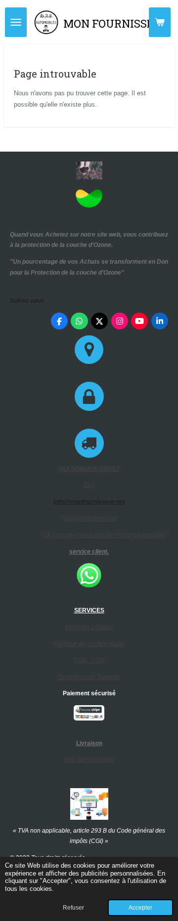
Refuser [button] (73, 907)
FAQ (89, 484)
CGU (82, 660)
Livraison (89, 743)
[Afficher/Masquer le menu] (16, 22)
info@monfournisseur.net (89, 501)
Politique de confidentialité (89, 644)
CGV (97, 660)
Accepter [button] (140, 907)
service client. (89, 551)
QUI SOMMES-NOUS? (89, 468)
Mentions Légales (89, 627)
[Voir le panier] (160, 22)
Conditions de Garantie (89, 677)
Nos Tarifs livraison (89, 759)
